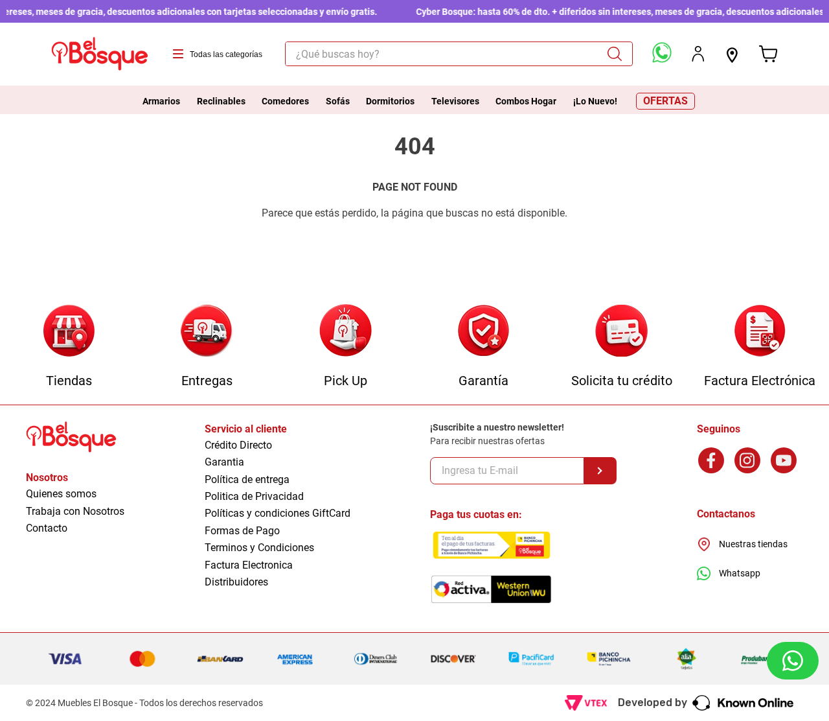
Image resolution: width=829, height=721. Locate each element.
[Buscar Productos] (619, 53)
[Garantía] (483, 331)
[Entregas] (207, 331)
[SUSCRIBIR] (600, 470)
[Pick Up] (345, 331)
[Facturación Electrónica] (760, 331)
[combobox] (458, 53)
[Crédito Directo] (621, 331)
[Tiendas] (69, 331)
